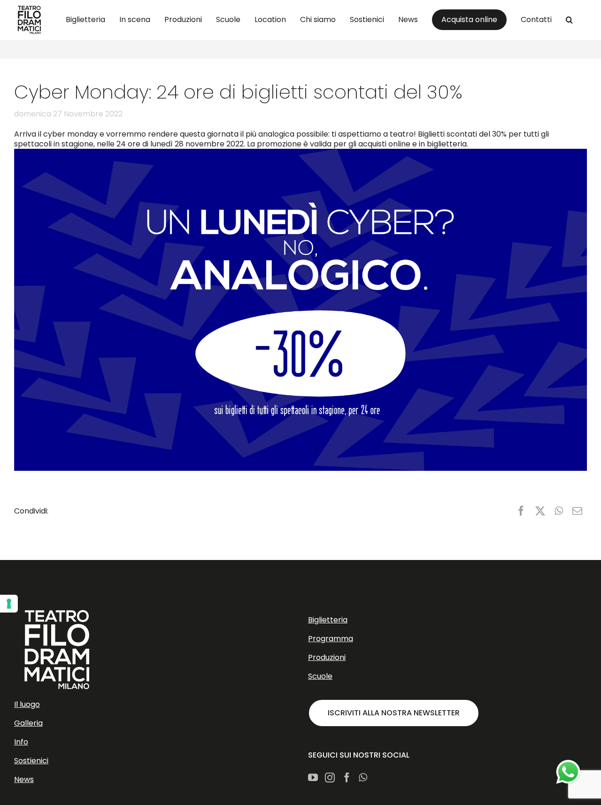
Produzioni (327, 657)
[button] (569, 19)
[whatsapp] (568, 772)
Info (21, 741)
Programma (330, 638)
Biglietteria (327, 619)
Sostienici (31, 760)
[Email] (577, 511)
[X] (540, 511)
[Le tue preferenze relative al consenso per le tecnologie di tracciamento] (9, 604)
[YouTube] (313, 777)
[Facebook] (521, 511)
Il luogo (27, 704)
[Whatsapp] (363, 777)
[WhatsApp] (559, 511)
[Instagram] (330, 777)
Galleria (28, 723)
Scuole (320, 676)
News (24, 779)
